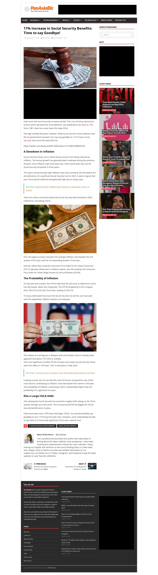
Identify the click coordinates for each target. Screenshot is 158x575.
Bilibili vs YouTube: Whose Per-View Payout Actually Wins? (116, 132)
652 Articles (61, 434)
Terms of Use (28, 557)
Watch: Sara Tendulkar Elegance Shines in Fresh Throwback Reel (116, 158)
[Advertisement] (97, 9)
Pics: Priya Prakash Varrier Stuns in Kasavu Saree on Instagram (116, 210)
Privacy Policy (28, 550)
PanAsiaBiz (27, 490)
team (49, 492)
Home (25, 20)
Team (25, 553)
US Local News (58, 38)
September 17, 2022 (33, 38)
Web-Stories (106, 20)
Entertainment (50, 20)
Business (34, 20)
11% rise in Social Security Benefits (42, 426)
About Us (27, 532)
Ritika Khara (46, 38)
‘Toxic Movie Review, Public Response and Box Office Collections (114, 104)
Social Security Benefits (67, 426)
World (65, 20)
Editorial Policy (28, 539)
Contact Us (120, 20)
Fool (79, 420)
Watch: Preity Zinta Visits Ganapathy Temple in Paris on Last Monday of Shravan (115, 183)
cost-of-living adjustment (82, 121)
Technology (90, 20)
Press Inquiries (28, 546)
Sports (76, 20)
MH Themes (52, 568)
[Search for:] (117, 35)
